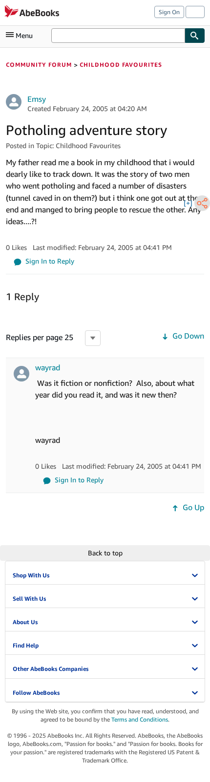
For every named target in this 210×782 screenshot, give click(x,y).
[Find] (195, 35)
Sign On (169, 12)
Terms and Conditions (139, 719)
